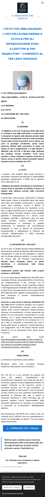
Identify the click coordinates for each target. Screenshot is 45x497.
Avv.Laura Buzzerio (18, 93)
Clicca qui (22, 456)
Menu (42, 3)
